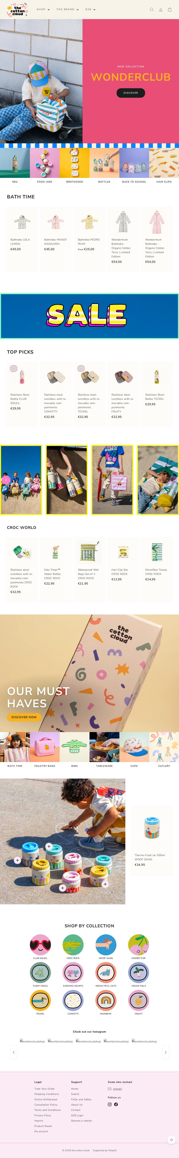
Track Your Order (44, 1088)
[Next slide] (173, 480)
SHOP (42, 9)
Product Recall (43, 1126)
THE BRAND (66, 9)
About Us (77, 1104)
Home (74, 1088)
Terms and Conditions (47, 1110)
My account (41, 1131)
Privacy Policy (42, 1115)
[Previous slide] (6, 480)
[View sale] (89, 316)
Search (75, 1094)
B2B (89, 9)
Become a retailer (81, 1120)
